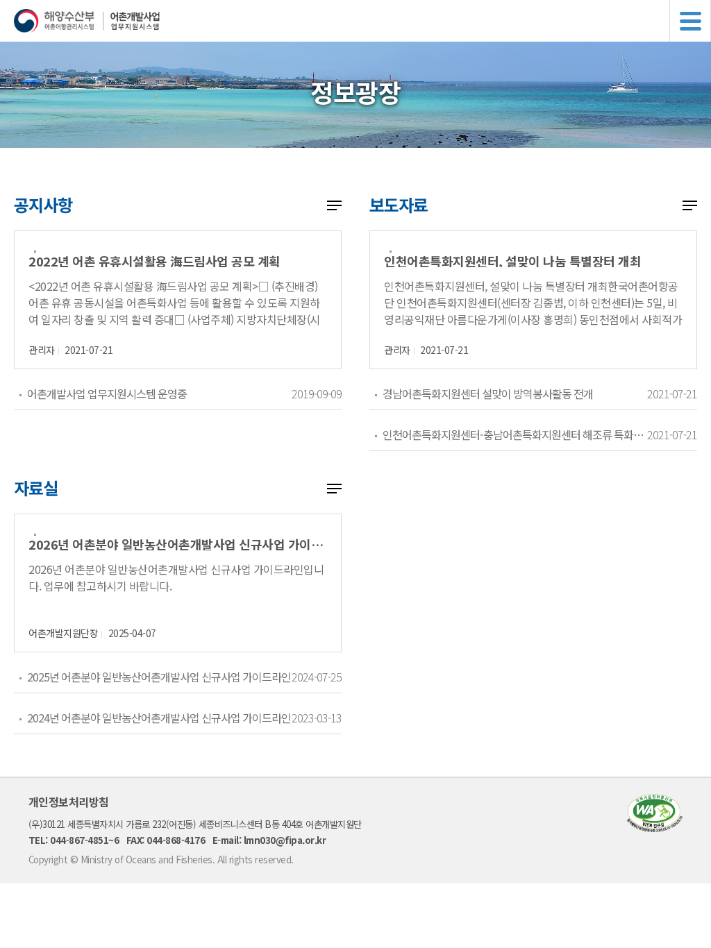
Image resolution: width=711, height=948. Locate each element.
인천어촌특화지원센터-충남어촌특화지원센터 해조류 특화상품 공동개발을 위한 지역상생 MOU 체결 (514, 434)
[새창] (655, 827)
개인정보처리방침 (68, 801)
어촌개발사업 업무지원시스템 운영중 (107, 393)
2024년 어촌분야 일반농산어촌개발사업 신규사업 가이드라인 (159, 717)
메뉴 (690, 21)
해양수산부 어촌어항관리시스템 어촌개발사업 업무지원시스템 (362, 21)
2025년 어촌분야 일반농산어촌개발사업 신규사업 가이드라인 (159, 676)
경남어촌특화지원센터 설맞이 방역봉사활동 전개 (488, 393)
